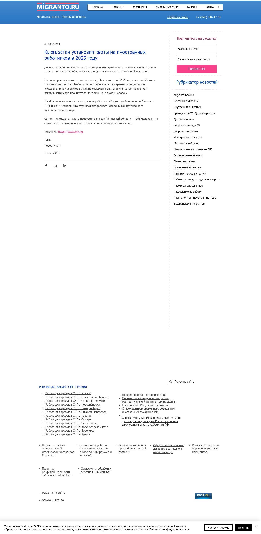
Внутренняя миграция (187, 107)
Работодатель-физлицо (188, 186)
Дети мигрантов (205, 113)
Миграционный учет (186, 143)
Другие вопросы (184, 119)
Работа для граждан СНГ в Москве (68, 393)
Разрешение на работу (188, 191)
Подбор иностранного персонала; (144, 394)
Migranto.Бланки (184, 95)
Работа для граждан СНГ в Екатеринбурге (72, 408)
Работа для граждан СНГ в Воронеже (69, 430)
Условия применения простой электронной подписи (132, 449)
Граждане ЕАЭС (183, 113)
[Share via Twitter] (55, 165)
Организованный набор (188, 155)
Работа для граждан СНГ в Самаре (68, 419)
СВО (214, 198)
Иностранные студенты (188, 137)
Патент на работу (184, 161)
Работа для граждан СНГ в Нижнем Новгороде (76, 412)
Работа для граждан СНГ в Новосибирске (72, 404)
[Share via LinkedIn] (65, 165)
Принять (243, 527)
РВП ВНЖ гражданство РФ (190, 173)
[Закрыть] (256, 527)
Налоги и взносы (184, 149)
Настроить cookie (218, 527)
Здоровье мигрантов (186, 131)
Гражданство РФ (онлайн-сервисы (144, 405)
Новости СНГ (52, 145)
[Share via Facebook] (46, 165)
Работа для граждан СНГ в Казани (68, 415)
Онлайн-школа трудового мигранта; (145, 398)
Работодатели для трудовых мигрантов (197, 179)
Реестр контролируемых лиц (191, 198)
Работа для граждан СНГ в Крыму (67, 434)
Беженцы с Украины (186, 101)
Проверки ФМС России (187, 167)
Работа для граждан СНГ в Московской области (76, 397)
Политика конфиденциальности (169, 529)
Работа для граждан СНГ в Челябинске (71, 423)
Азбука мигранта (53, 500)
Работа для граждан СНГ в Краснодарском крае (76, 427)
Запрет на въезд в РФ (187, 125)
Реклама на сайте (53, 492)
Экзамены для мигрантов (189, 203)
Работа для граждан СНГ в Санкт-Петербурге (75, 400)
